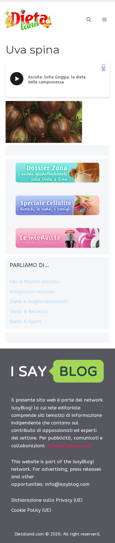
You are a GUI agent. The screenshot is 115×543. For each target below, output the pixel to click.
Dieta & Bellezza (29, 311)
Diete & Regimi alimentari (39, 301)
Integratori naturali (32, 291)
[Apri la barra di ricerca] (89, 20)
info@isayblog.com (69, 445)
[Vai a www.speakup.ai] (103, 67)
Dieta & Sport (25, 321)
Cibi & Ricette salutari (34, 281)
